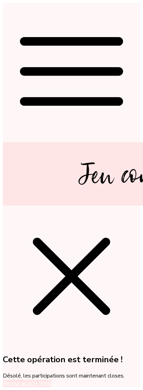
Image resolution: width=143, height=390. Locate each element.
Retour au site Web (27, 383)
